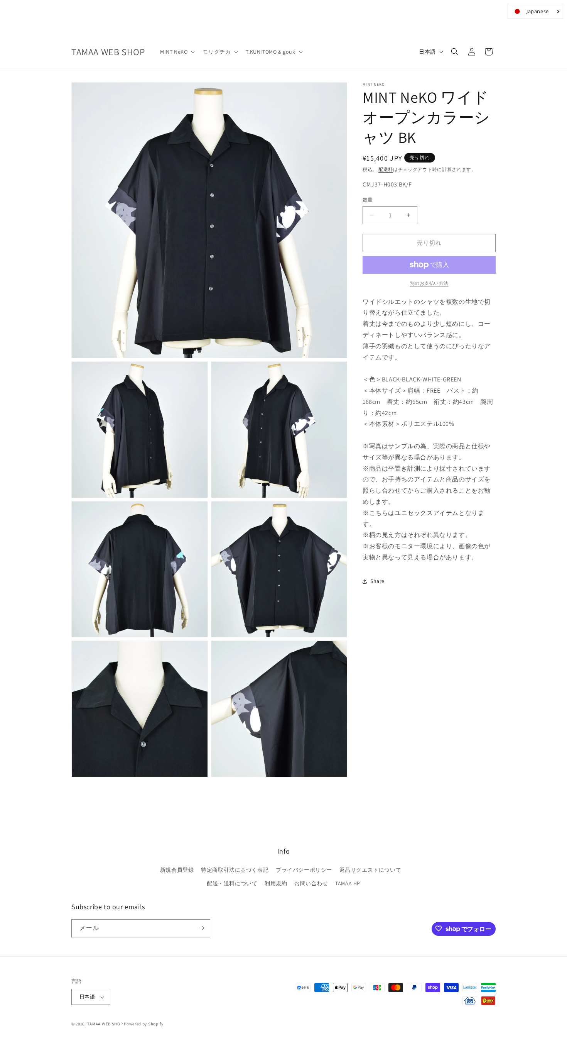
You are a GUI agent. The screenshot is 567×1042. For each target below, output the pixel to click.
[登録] (201, 928)
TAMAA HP (347, 883)
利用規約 (276, 883)
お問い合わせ (311, 883)
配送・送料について (232, 883)
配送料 (385, 169)
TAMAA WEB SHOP (105, 1024)
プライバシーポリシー (304, 869)
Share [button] (377, 581)
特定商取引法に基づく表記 (234, 869)
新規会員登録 (177, 869)
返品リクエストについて (370, 869)
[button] (176, 52)
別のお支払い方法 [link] (429, 283)
